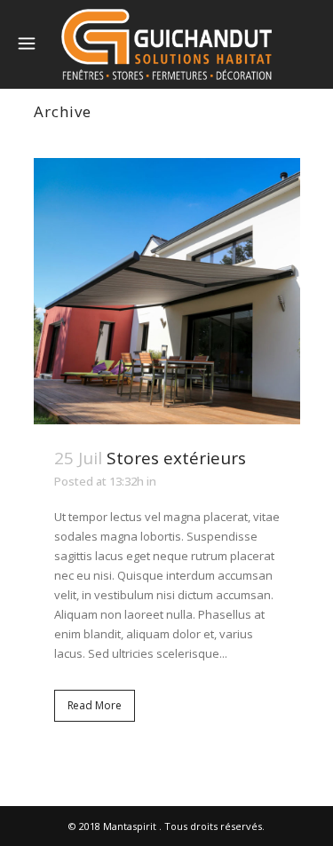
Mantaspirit (129, 826)
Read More (94, 705)
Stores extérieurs (176, 458)
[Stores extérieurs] (167, 291)
